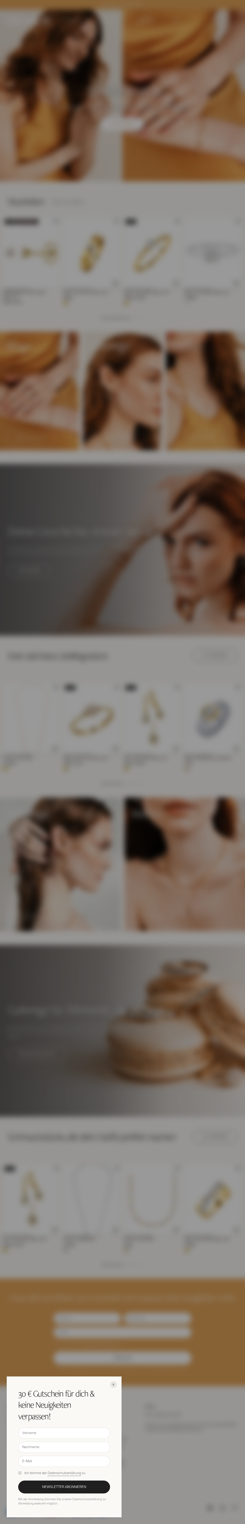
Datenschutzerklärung (64, 1473)
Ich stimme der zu (54, 1473)
